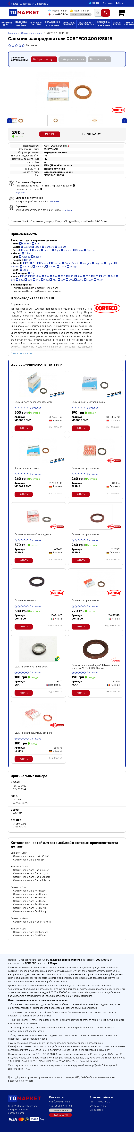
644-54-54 (60, 10)
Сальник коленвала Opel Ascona (30, 932)
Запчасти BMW (19, 852)
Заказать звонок (60, 1110)
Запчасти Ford (18, 887)
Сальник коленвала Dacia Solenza (31, 880)
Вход (120, 3)
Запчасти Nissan (20, 918)
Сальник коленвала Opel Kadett (30, 935)
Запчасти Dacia (19, 866)
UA (97, 3)
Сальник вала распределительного (33, 402)
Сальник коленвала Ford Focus (30, 897)
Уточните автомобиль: (19, 58)
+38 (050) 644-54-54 (60, 1105)
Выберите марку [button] (43, 59)
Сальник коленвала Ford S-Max (30, 908)
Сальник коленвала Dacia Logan (30, 873)
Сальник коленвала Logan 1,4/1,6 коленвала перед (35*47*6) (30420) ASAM (95, 667)
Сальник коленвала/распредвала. (33, 534)
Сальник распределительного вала (33, 732)
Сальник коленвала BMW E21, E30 (31, 856)
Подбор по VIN (60, 1115)
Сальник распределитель (85, 468)
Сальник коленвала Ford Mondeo (31, 904)
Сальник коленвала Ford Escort (30, 890)
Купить (51, 134)
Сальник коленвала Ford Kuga (29, 901)
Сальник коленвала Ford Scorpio (30, 911)
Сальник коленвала (25, 600)
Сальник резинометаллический (88, 402)
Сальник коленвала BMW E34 (28, 859)
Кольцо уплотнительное (27, 468)
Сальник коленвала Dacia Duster (31, 870)
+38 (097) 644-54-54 (60, 1101)
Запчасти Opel (18, 928)
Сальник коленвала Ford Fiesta (30, 894)
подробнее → (21, 193)
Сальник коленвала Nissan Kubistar (32, 921)
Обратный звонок (80, 14)
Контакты (107, 3)
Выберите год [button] (98, 59)
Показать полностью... (22, 353)
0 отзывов (31, 45)
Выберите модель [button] (71, 59)
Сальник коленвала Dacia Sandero (31, 877)
